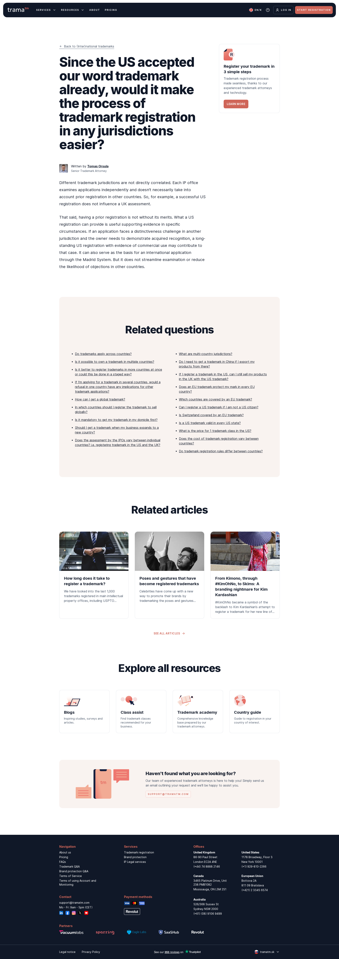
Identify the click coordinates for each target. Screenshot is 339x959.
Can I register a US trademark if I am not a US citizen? (218, 407)
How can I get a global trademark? (100, 399)
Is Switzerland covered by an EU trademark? (211, 415)
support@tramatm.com (74, 902)
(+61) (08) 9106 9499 (207, 913)
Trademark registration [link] (139, 852)
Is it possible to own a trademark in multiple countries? (114, 362)
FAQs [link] (62, 861)
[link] (249, 78)
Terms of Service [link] (70, 876)
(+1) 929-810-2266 (253, 866)
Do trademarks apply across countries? (103, 354)
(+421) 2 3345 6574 (254, 890)
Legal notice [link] (67, 952)
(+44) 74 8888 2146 (206, 866)
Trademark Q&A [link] (69, 866)
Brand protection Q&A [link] (73, 871)
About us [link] (65, 852)
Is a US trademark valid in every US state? (210, 423)
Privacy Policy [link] (91, 952)
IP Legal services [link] (135, 861)
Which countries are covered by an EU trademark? (215, 399)
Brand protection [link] (135, 857)
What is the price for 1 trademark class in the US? (215, 431)
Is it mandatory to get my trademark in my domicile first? (116, 420)
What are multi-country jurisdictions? (205, 354)
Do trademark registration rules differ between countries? (221, 451)
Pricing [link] (63, 857)
